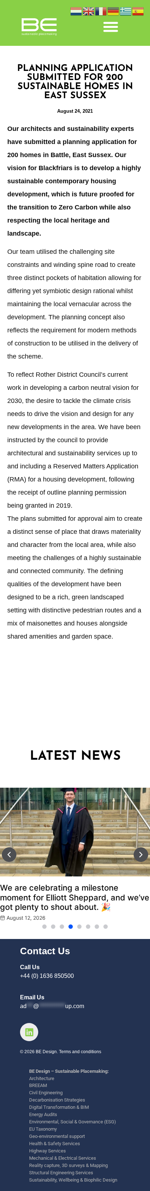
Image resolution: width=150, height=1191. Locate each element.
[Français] (101, 10)
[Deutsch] (113, 10)
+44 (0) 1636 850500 (47, 976)
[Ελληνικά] (126, 10)
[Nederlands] (76, 10)
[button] (111, 27)
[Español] (138, 10)
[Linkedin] (29, 1032)
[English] (89, 10)
